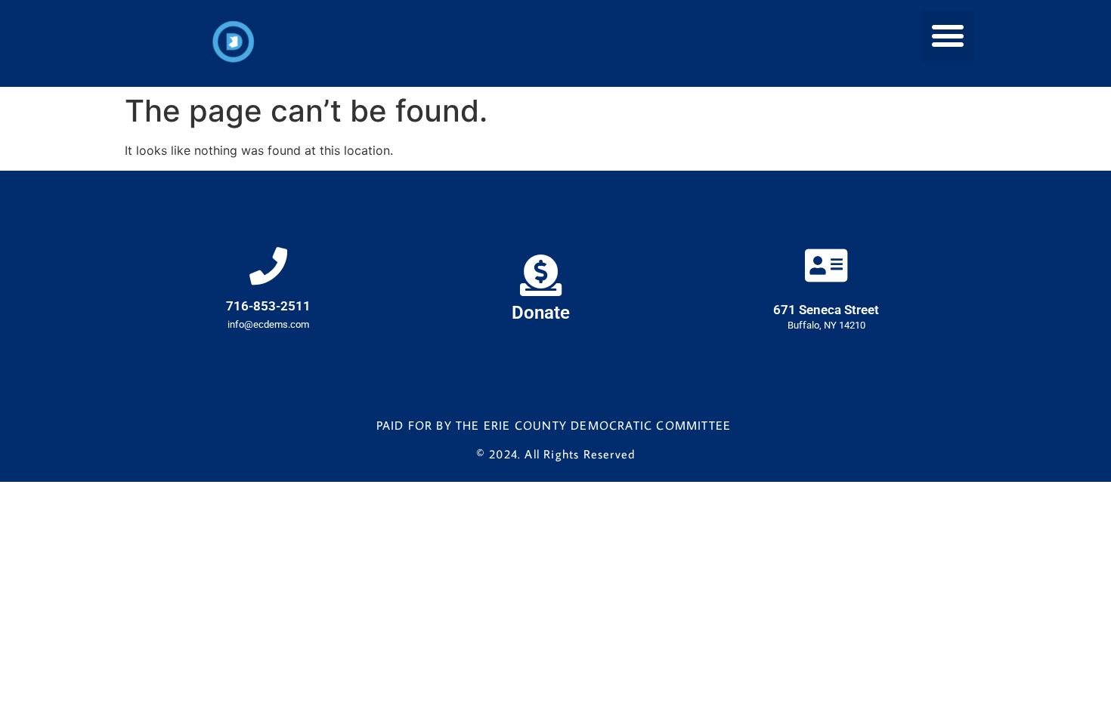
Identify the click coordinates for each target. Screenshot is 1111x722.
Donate (541, 312)
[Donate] (541, 275)
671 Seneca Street (826, 309)
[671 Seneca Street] (826, 265)
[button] (948, 36)
